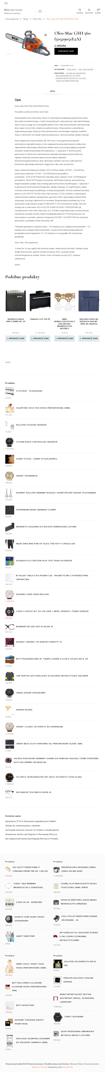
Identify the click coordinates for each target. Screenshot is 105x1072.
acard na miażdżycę (76, 73)
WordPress (68, 1067)
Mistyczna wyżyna (13, 9)
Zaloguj (89, 13)
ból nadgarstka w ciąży (68, 76)
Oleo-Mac (71, 69)
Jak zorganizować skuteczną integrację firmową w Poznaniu (31, 838)
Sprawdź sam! (66, 51)
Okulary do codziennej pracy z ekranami (22, 825)
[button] (45, 35)
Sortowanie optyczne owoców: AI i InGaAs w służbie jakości (32, 830)
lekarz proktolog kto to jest (71, 78)
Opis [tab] (52, 91)
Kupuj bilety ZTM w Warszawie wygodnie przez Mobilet (30, 821)
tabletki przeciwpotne (67, 81)
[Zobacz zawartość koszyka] (98, 10)
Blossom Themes (40, 1067)
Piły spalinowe (86, 69)
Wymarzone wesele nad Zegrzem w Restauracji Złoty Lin (31, 834)
